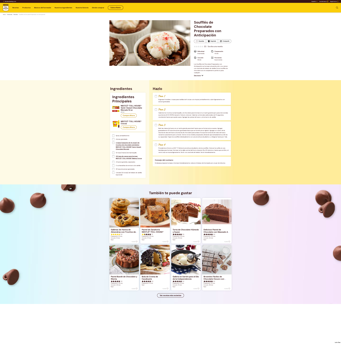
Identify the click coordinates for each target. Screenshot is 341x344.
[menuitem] (16, 7)
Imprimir (213, 41)
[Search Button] (337, 8)
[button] (198, 75)
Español (314, 1)
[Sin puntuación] (199, 46)
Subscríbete (115, 7)
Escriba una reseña (215, 46)
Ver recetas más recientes (170, 295)
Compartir (226, 41)
